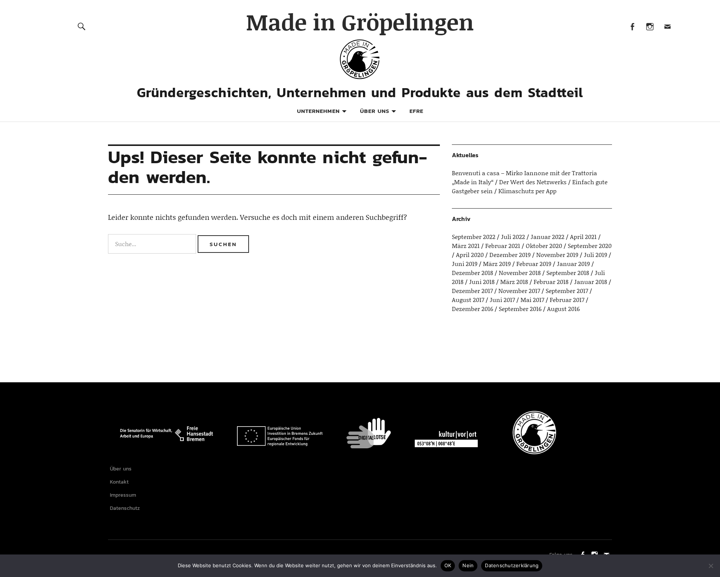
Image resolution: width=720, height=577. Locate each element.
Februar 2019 (533, 263)
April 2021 (583, 236)
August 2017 (468, 299)
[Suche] (81, 26)
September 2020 (590, 245)
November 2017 (519, 290)
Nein (468, 565)
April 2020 (470, 254)
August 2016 (563, 308)
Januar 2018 (590, 281)
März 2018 (514, 281)
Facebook (632, 26)
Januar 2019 (573, 263)
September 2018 (567, 272)
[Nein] (710, 565)
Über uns (374, 111)
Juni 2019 (464, 263)
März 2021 (466, 245)
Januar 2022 (547, 236)
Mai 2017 (532, 299)
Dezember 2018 (472, 272)
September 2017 (567, 290)
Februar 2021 (502, 245)
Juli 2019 (595, 254)
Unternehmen (318, 111)
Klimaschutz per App (527, 190)
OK (448, 565)
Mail (667, 26)
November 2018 (520, 272)
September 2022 (473, 236)
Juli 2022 (513, 236)
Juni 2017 (502, 299)
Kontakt (119, 482)
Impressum (123, 495)
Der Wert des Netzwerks (533, 181)
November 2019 (557, 254)
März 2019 (497, 263)
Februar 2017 (567, 299)
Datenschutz (125, 508)
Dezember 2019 (510, 254)
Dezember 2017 (472, 290)
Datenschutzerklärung (511, 565)
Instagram (649, 26)
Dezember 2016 (472, 308)
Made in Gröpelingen (360, 21)
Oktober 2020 (544, 245)
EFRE (416, 111)
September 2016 (520, 308)
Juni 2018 (482, 281)
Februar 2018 (551, 281)
